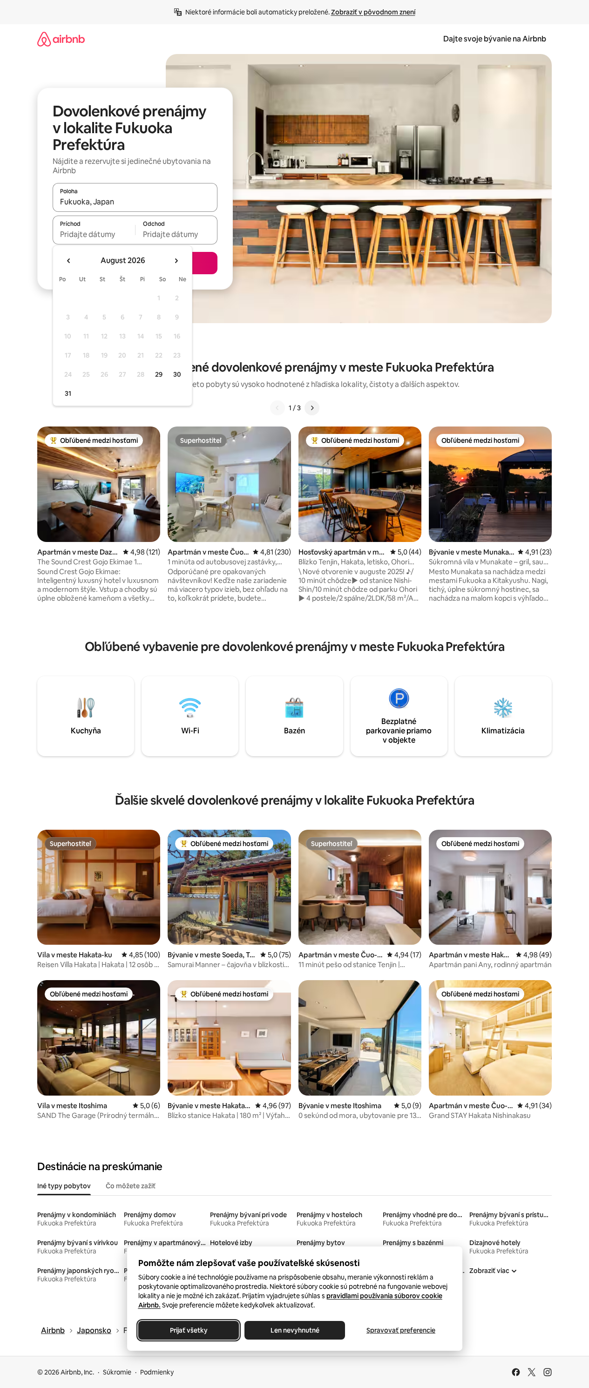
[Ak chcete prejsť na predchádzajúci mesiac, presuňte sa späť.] (69, 261)
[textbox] (94, 234)
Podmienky (157, 1372)
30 (177, 374)
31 (68, 393)
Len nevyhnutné (294, 1330)
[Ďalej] (312, 407)
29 (158, 374)
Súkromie (117, 1372)
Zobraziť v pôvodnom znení (373, 12)
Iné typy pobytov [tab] (64, 1186)
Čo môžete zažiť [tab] (131, 1186)
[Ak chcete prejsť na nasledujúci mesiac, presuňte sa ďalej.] (176, 261)
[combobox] (135, 201)
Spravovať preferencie (400, 1330)
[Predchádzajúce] (277, 407)
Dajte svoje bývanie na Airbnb (494, 39)
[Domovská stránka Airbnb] (61, 39)
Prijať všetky (188, 1330)
